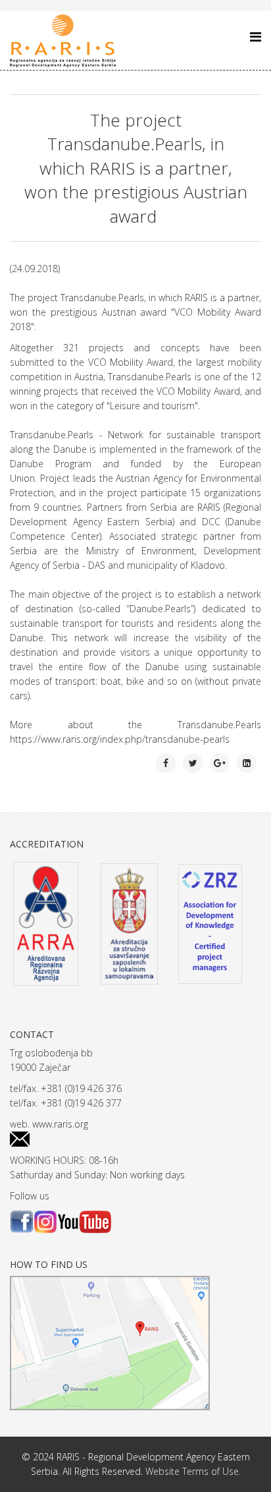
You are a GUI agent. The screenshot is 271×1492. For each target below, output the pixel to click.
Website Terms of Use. (193, 1471)
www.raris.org (60, 1124)
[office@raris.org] (135, 1139)
